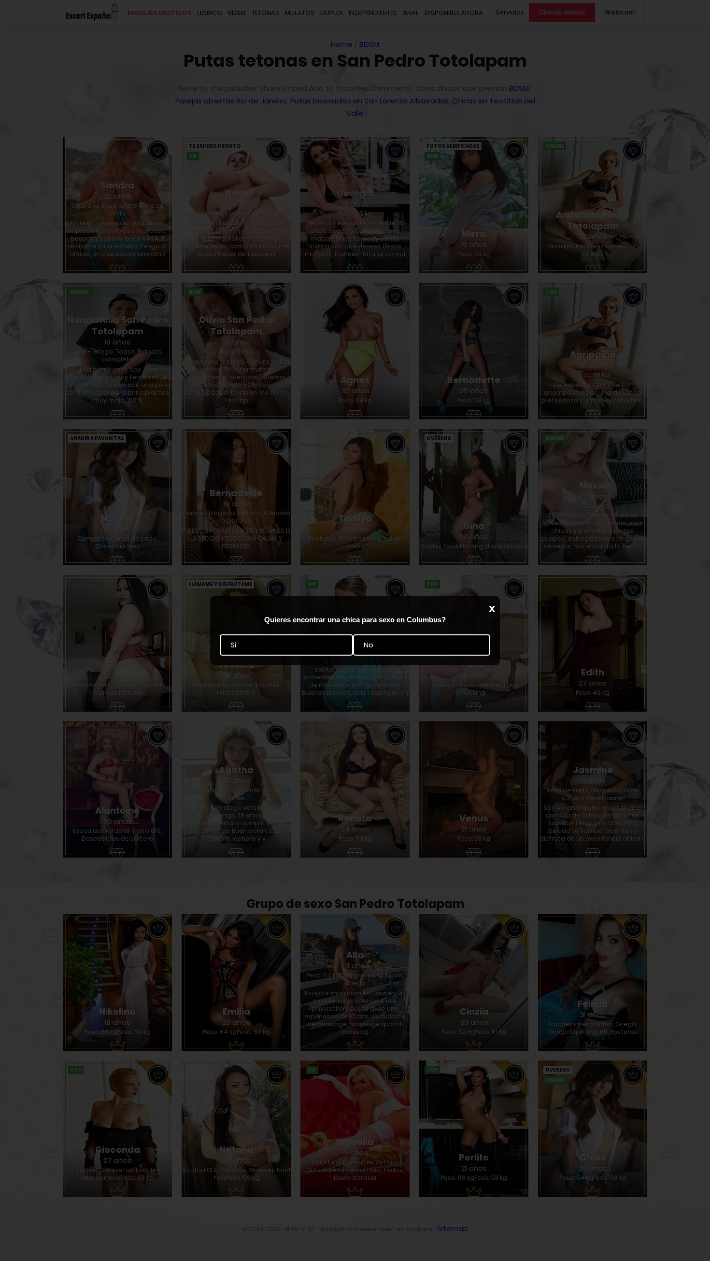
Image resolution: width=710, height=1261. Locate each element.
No (368, 645)
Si (233, 645)
